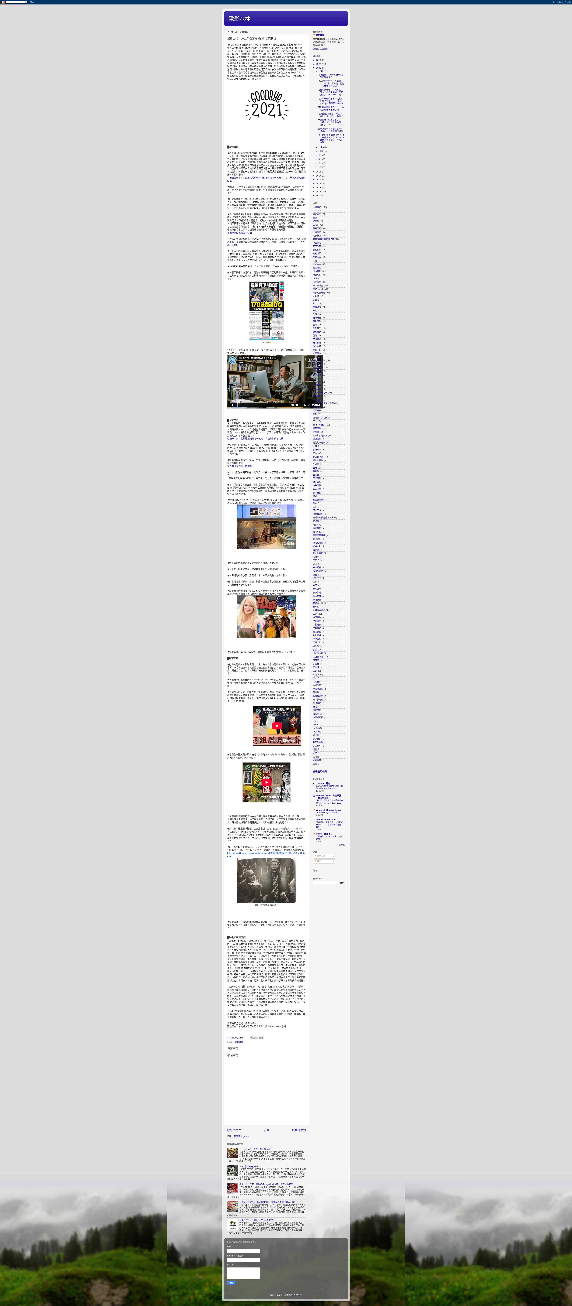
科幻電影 (317, 710)
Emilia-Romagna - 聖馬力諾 (328, 812)
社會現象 (317, 275)
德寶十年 (317, 642)
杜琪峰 (316, 464)
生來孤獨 (317, 567)
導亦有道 (317, 739)
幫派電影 (317, 439)
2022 (318, 64)
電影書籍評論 (319, 535)
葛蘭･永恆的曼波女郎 (249, 1166)
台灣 (315, 314)
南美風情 (317, 485)
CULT (315, 724)
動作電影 (317, 482)
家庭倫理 (317, 246)
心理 (315, 585)
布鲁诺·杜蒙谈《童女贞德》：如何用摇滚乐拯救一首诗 (329, 787)
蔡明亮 (316, 660)
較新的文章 (234, 1130)
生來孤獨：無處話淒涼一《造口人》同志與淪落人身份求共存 (330, 122)
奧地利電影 (318, 542)
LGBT (315, 225)
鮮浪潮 (316, 667)
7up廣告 (317, 400)
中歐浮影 (317, 732)
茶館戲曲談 (318, 603)
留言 (318, 861)
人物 (315, 261)
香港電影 (317, 207)
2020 (315, 671)
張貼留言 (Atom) (241, 1136)
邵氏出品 (317, 578)
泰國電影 (317, 528)
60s (314, 582)
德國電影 (317, 428)
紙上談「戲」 (319, 657)
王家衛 (316, 560)
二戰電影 (317, 624)
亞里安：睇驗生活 (324, 834)
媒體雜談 (317, 307)
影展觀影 (317, 382)
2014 (318, 187)
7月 (320, 163)
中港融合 (317, 339)
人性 (315, 210)
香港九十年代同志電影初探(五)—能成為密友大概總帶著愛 (266, 1184)
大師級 (316, 296)
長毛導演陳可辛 (320, 393)
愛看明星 (317, 228)
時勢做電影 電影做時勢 (323, 239)
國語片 (316, 692)
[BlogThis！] (253, 1037)
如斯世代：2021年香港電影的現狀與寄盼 (330, 76)
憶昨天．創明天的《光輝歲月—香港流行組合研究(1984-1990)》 (329, 801)
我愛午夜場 (318, 742)
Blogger (297, 1295)
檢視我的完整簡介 (321, 49)
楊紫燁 (316, 557)
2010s (316, 614)
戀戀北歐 (317, 650)
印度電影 (317, 639)
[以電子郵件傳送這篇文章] (251, 1037)
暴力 (315, 503)
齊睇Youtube (319, 289)
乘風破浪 (317, 685)
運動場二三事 (319, 360)
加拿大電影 (318, 514)
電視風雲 (317, 253)
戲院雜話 (317, 589)
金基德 (316, 607)
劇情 (315, 218)
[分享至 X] (256, 1037)
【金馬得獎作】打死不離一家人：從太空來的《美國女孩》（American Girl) (330, 92)
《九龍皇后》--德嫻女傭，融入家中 (255, 1149)
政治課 (316, 521)
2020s (316, 453)
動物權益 (317, 635)
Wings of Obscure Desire (328, 810)
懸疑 (315, 496)
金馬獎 (316, 475)
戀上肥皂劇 (318, 368)
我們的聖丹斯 (319, 442)
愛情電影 (317, 268)
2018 (318, 172)
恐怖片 (316, 646)
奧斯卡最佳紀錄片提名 (323, 517)
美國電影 (317, 232)
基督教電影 (318, 696)
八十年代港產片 (320, 435)
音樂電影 (317, 478)
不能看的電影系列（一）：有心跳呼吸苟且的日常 (331, 108)
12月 (321, 71)
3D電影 (316, 674)
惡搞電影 (317, 703)
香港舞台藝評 (319, 610)
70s (314, 721)
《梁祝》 (317, 682)
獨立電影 (317, 282)
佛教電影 (317, 628)
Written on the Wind (326, 819)
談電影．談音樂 (320, 418)
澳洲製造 (317, 592)
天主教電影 (318, 699)
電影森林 (239, 19)
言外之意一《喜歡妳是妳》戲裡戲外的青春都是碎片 (330, 130)
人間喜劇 (317, 353)
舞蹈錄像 (317, 600)
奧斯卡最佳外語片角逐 (323, 403)
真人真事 (317, 264)
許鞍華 (316, 664)
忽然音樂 (317, 328)
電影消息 (317, 214)
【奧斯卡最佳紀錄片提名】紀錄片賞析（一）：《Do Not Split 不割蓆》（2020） (331, 101)
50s (314, 678)
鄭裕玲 (316, 714)
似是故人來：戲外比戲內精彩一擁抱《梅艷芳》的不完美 (255, 438)
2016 (318, 180)
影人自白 (317, 493)
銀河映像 (317, 532)
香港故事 (317, 450)
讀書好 (316, 575)
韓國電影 (317, 396)
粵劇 (315, 414)
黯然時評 (317, 318)
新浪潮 (316, 707)
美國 (315, 764)
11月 (320, 147)
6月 (320, 167)
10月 (321, 151)
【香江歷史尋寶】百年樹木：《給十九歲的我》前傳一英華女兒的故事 (331, 83)
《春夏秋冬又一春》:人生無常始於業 (256, 1220)
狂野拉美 (317, 760)
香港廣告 (317, 539)
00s (314, 507)
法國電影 (317, 410)
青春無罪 (317, 257)
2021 (318, 68)
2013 (318, 191)
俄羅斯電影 (318, 689)
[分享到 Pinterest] (262, 1037)
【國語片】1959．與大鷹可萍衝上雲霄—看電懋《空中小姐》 (267, 1202)
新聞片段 (317, 385)
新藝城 (316, 749)
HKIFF (316, 278)
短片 (315, 311)
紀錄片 (316, 221)
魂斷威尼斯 (318, 717)
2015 (318, 183)
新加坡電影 (318, 460)
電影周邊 (317, 350)
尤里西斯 (317, 546)
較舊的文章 (299, 1130)
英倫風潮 (317, 375)
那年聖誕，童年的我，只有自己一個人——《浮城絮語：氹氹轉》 (329, 824)
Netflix (316, 728)
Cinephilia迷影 (323, 783)
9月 (320, 155)
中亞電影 (317, 617)
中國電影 (317, 243)
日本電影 (317, 271)
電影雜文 (239, 1042)
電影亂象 (317, 250)
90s (314, 378)
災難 (315, 446)
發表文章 (320, 856)
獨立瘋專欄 (318, 653)
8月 (320, 159)
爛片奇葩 (317, 332)
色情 (315, 335)
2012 (318, 195)
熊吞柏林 (317, 596)
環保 (315, 564)
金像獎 (316, 432)
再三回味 (317, 510)
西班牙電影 (318, 571)
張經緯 (316, 550)
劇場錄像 (317, 632)
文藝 (315, 300)
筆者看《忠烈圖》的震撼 (239, 466)
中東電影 (317, 621)
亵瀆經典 (317, 364)
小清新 (316, 357)
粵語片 (316, 471)
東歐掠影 (317, 525)
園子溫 (316, 735)
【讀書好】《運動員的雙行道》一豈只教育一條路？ (330, 115)
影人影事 (317, 489)
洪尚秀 (316, 757)
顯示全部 (342, 845)
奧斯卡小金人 (319, 425)
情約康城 (317, 346)
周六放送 (317, 343)
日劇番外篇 (318, 500)
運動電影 (317, 321)
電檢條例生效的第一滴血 (239, 233)
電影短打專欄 (319, 293)
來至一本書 (318, 285)
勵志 (315, 303)
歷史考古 (317, 467)
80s (314, 421)
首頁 (266, 1130)
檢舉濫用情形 (320, 771)
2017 (318, 176)
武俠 (315, 753)
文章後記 (317, 746)
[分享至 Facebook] (259, 1037)
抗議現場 (317, 371)
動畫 (315, 325)
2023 (318, 60)
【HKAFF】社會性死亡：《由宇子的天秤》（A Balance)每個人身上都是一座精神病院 (331, 139)
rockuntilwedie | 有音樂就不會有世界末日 (328, 796)
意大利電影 (318, 553)
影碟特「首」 (319, 457)
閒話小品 (317, 407)
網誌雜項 (317, 389)
